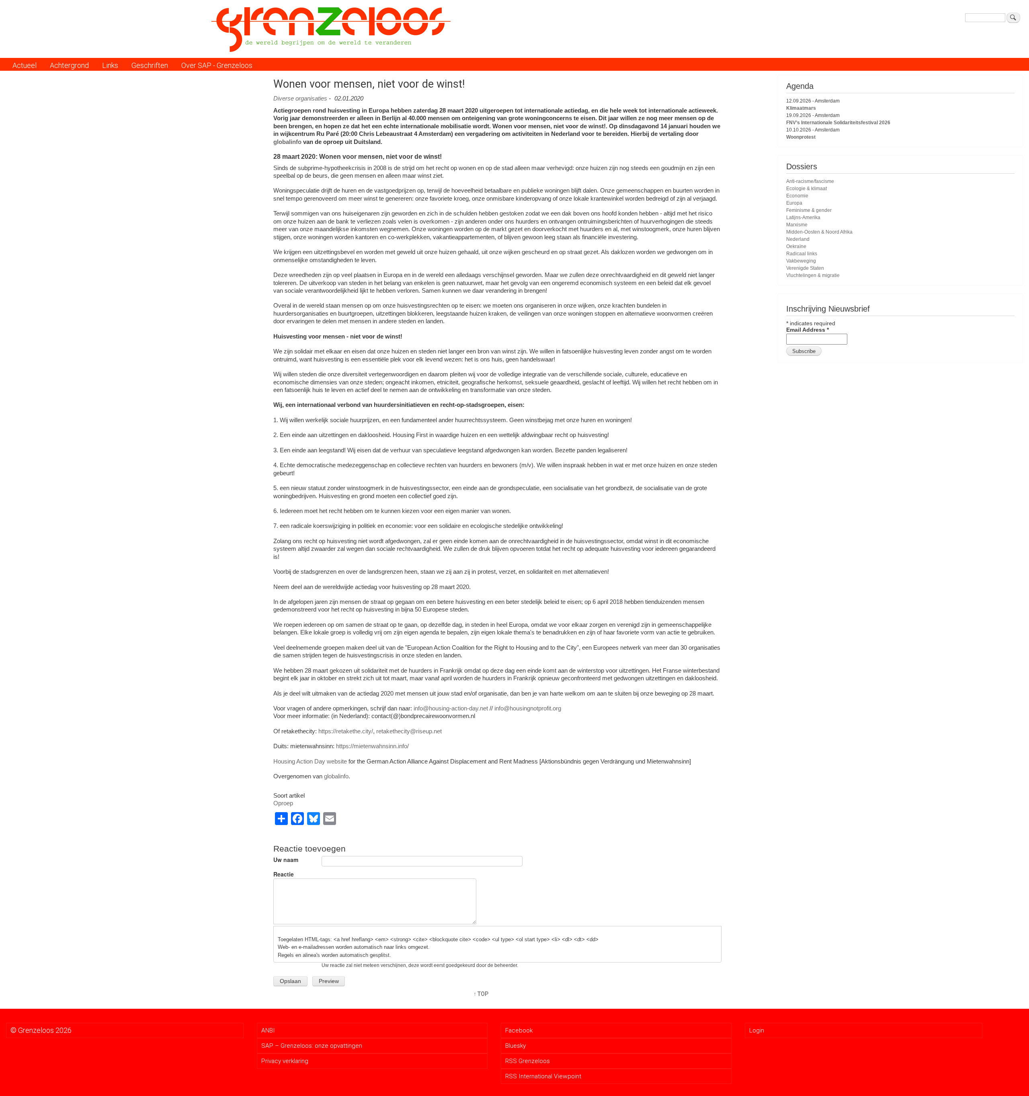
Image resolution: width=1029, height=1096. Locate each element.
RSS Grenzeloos (527, 1061)
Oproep (283, 803)
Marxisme (797, 225)
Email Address (807, 329)
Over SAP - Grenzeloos (216, 65)
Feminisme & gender (809, 210)
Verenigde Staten (805, 268)
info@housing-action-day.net (451, 708)
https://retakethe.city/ (345, 731)
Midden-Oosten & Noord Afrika (819, 232)
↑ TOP (481, 994)
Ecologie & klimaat (806, 188)
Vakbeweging (801, 261)
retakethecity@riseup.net (409, 731)
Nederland (798, 239)
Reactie (283, 874)
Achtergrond (69, 65)
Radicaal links (801, 254)
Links (110, 65)
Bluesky (515, 1045)
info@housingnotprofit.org (527, 708)
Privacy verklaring (284, 1061)
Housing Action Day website (310, 761)
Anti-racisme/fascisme (810, 181)
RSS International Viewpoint (543, 1076)
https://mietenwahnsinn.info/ (372, 746)
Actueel (24, 65)
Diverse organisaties (300, 98)
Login (756, 1030)
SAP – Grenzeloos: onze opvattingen (311, 1045)
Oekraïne (796, 246)
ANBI (268, 1030)
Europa (794, 203)
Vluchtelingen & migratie (813, 275)
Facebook (519, 1030)
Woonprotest (801, 137)
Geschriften (149, 65)
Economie (797, 196)
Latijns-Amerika (803, 217)
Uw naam (285, 860)
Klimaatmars (801, 108)
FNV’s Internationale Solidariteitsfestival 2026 (838, 122)
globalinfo (287, 141)
